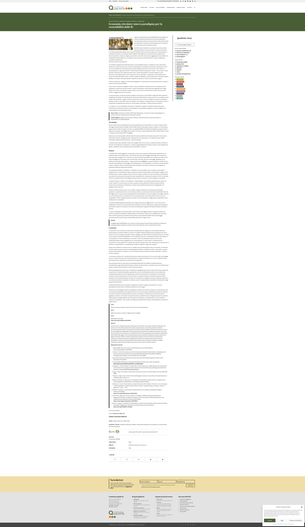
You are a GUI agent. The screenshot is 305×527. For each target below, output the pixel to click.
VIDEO (178, 72)
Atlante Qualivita (138, 503)
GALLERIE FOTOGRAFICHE (183, 74)
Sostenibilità (154, 424)
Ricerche (115, 21)
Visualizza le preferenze (295, 520)
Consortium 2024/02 (114, 439)
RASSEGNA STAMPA (181, 62)
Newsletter (115, 1)
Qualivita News (184, 38)
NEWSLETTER (180, 64)
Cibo (130, 448)
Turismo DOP (183, 511)
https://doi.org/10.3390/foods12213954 (121, 320)
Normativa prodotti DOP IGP (186, 502)
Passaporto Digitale (138, 515)
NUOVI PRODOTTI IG (181, 54)
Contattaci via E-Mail (114, 505)
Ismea (158, 513)
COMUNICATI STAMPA (182, 66)
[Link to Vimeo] (188, 1)
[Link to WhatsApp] (195, 1)
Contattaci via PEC (113, 506)
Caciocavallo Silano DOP (135, 432)
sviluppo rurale (162, 424)
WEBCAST (179, 68)
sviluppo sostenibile (114, 426)
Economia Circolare (125, 424)
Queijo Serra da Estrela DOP (149, 432)
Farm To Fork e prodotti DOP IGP (187, 506)
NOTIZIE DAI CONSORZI (182, 52)
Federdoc (159, 502)
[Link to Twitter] (181, 1)
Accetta (270, 520)
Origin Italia (159, 499)
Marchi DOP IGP (183, 501)
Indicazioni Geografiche (185, 499)
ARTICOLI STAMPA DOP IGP (183, 51)
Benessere (180, 81)
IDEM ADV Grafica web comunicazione (137, 524)
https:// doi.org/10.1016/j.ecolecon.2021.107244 (125, 393)
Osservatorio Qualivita (139, 507)
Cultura (179, 84)
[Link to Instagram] (192, 1)
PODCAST (179, 70)
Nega (282, 520)
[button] (302, 507)
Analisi (111, 21)
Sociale (179, 96)
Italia (130, 442)
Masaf (158, 507)
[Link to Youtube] (190, 1)
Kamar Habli (126, 421)
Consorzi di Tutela (184, 504)
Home (110, 1)
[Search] (194, 7)
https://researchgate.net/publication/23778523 (125, 401)
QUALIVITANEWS (117, 15)
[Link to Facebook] (183, 1)
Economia (127, 21)
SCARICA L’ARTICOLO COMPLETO (118, 416)
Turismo (179, 98)
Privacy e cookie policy (278, 524)
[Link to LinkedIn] (185, 1)
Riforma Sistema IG (184, 509)
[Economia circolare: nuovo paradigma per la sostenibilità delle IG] (121, 43)
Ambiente (122, 21)
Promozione (180, 91)
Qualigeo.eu (136, 499)
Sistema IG (134, 21)
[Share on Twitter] (127, 459)
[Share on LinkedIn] (151, 459)
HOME (110, 15)
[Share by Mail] (163, 459)
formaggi (133, 424)
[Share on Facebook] (115, 459)
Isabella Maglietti (118, 421)
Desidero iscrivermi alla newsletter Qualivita (150, 487)
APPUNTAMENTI (180, 56)
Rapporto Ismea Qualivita (140, 510)
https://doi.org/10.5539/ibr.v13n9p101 (122, 407)
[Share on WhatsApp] (139, 459)
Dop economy (183, 508)
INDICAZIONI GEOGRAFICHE (143, 424)
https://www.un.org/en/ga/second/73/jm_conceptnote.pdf (128, 363)
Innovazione (181, 89)
